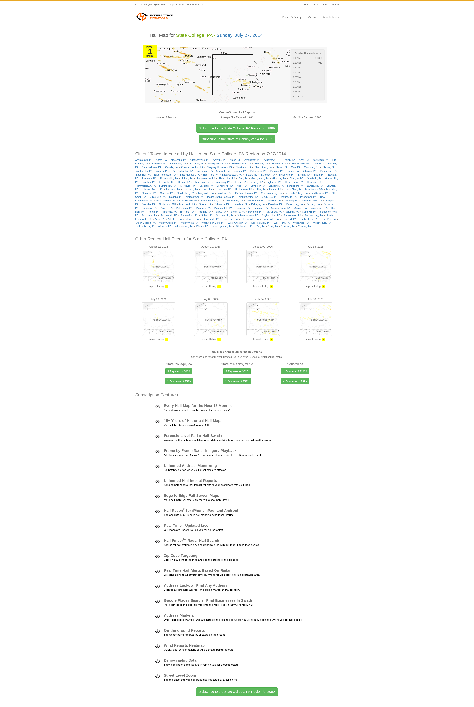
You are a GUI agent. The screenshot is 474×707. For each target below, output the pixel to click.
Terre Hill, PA (289, 219)
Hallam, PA (184, 182)
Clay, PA (295, 167)
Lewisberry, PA (223, 189)
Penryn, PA (166, 208)
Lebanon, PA (173, 189)
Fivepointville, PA (205, 178)
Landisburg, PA (295, 185)
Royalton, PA (255, 211)
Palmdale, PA (240, 204)
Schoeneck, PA (169, 215)
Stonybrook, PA (211, 219)
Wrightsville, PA (244, 226)
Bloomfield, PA (178, 163)
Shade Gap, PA (189, 215)
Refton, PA (153, 211)
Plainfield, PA (203, 208)
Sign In (335, 4)
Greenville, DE (167, 182)
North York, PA (187, 204)
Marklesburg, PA (186, 193)
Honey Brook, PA (294, 182)
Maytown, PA (224, 193)
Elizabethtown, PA (232, 174)
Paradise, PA (275, 204)
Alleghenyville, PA (199, 160)
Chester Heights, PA (192, 167)
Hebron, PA (240, 182)
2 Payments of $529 (179, 381)
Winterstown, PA (184, 226)
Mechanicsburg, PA (271, 193)
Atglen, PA (289, 160)
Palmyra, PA (258, 204)
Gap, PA (243, 178)
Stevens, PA (192, 219)
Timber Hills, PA (309, 219)
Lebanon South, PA (152, 189)
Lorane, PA (275, 189)
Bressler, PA (261, 163)
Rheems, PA (170, 211)
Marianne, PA (149, 193)
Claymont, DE (311, 167)
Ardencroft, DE (252, 160)
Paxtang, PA (313, 204)
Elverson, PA (268, 174)
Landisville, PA (315, 185)
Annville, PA (219, 160)
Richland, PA (187, 211)
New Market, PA (234, 200)
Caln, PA (317, 163)
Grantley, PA (148, 182)
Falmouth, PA (149, 178)
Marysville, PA (206, 193)
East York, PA (210, 174)
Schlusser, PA (149, 215)
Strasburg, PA (230, 219)
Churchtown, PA (263, 167)
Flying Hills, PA (227, 178)
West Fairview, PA (260, 222)
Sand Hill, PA (309, 211)
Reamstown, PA (319, 208)
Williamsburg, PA (322, 222)
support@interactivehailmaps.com (187, 4)
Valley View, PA (189, 222)
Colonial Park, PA (165, 171)
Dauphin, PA (276, 171)
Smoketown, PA (292, 215)
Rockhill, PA (204, 211)
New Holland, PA (188, 200)
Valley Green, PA (168, 222)
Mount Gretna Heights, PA (221, 197)
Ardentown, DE (272, 160)
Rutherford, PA (274, 211)
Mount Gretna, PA (248, 197)
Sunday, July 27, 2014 (240, 35)
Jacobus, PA (206, 185)
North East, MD (167, 204)
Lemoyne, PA (190, 189)
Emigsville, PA (286, 174)
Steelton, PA (175, 219)
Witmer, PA (202, 226)
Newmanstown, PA (312, 200)
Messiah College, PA (297, 193)
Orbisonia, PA (222, 204)
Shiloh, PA (207, 215)
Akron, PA (161, 160)
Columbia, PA (185, 171)
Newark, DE (274, 200)
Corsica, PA (240, 171)
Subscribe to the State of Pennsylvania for (237, 139)
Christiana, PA (243, 167)
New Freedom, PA (166, 200)
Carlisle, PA (171, 167)
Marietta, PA (166, 193)
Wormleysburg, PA (222, 226)
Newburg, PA (291, 200)
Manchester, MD (314, 189)
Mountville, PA (289, 197)
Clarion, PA (282, 167)
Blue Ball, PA (196, 163)
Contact (325, 4)
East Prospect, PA (190, 174)
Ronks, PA (220, 211)
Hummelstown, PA (146, 185)
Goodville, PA (314, 178)
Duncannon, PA (328, 171)
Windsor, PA (164, 226)
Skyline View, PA (271, 215)
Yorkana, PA (288, 226)
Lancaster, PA (276, 185)
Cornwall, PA (223, 171)
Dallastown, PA (258, 171)
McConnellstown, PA (246, 193)
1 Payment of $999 (179, 371)
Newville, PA (148, 204)
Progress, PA (260, 208)
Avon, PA (304, 160)
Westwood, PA (301, 222)
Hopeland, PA (314, 182)
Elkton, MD (251, 174)
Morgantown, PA (194, 197)
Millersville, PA (158, 197)
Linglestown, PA (243, 189)
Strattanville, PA (250, 219)
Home (307, 4)
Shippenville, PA (225, 215)
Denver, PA (293, 171)
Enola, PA (319, 174)
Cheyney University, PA (219, 167)
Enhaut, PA (304, 174)
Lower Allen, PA (293, 189)
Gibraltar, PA (279, 178)
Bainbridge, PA (320, 160)
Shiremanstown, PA (247, 215)
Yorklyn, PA (304, 226)
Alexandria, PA (178, 160)
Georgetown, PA (260, 178)
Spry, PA (160, 219)
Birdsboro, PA (158, 163)
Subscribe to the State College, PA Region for (237, 128)
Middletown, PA (320, 193)
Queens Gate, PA (280, 208)
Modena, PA (175, 197)
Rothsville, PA (237, 211)
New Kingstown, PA (211, 200)
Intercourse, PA (188, 185)
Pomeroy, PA (243, 208)
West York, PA (282, 222)
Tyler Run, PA (328, 219)
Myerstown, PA (308, 197)
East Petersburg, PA (165, 174)
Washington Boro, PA (212, 222)
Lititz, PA (261, 189)
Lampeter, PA (258, 185)
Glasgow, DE (296, 178)
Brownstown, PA (300, 163)
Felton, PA (187, 178)
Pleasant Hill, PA (223, 208)
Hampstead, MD (202, 182)
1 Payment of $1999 (295, 371)
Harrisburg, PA (222, 182)
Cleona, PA (329, 167)
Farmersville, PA (169, 178)
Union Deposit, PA (146, 222)
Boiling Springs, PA (217, 163)
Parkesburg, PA (294, 204)
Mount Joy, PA (269, 197)
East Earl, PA (143, 174)
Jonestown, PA (225, 185)
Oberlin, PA (205, 204)
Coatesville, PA (144, 171)
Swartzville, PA (271, 219)
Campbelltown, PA (151, 167)
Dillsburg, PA (309, 171)
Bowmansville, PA (241, 163)
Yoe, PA (260, 226)
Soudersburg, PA (314, 215)
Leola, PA (207, 189)
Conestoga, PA (205, 171)
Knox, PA (242, 185)
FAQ (315, 4)
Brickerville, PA (280, 163)
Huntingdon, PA (167, 185)
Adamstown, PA (143, 160)
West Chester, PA (237, 222)
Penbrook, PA (149, 208)
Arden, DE (235, 160)
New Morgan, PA (255, 200)
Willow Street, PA (145, 226)
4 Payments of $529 (295, 381)
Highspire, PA (274, 182)
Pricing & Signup (292, 17)
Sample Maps (331, 17)
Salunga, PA (292, 211)
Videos (312, 17)
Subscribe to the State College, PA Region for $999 (237, 691)
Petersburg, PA (184, 208)
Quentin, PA (300, 208)
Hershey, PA (256, 182)
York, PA (273, 226)
